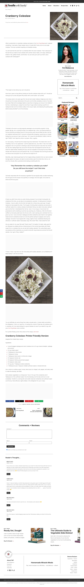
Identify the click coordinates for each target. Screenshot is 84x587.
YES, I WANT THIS (51, 303)
